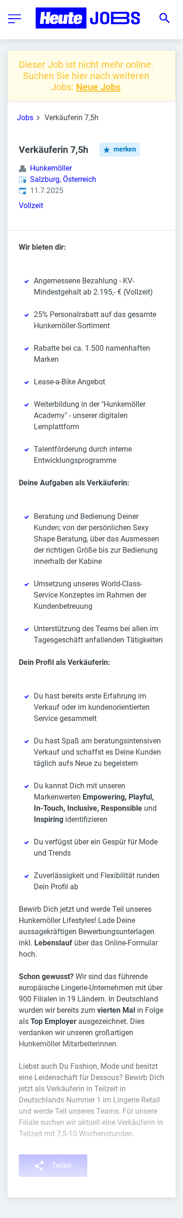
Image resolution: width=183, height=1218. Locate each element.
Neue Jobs (98, 87)
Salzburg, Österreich (63, 179)
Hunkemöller (51, 168)
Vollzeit (31, 205)
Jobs (25, 117)
